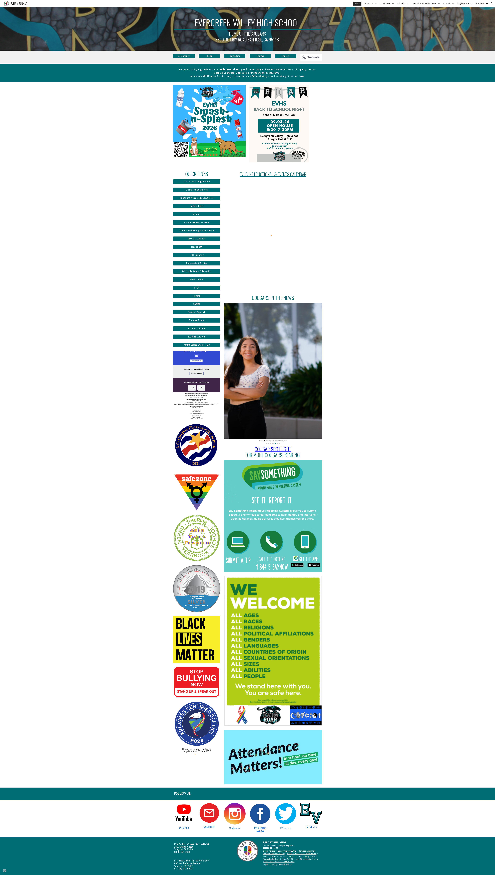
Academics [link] (385, 3)
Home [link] (357, 3)
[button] (492, 4)
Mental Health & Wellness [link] (424, 3)
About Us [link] (369, 3)
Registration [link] (463, 3)
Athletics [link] (401, 3)
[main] (247, 28)
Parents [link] (446, 3)
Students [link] (480, 3)
